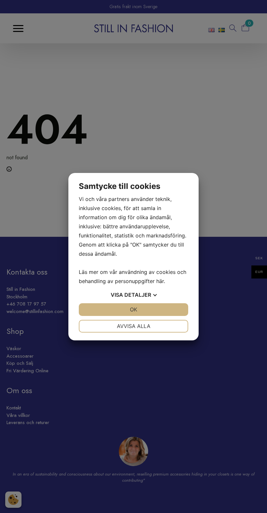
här (160, 281)
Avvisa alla (133, 326)
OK (133, 309)
